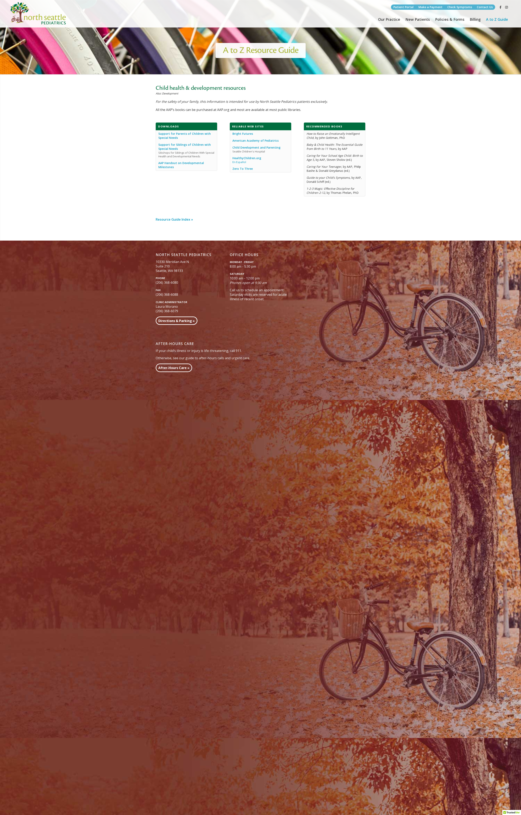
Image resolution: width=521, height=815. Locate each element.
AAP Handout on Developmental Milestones (181, 165)
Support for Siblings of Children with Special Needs (184, 147)
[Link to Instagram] (506, 7)
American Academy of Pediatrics (255, 140)
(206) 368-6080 (167, 282)
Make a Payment (430, 7)
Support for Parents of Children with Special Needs (184, 136)
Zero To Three (242, 169)
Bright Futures (242, 134)
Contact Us (485, 7)
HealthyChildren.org (246, 158)
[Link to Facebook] (500, 7)
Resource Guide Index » (174, 219)
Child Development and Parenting (256, 147)
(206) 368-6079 (167, 311)
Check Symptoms (459, 7)
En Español (239, 162)
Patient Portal (403, 7)
